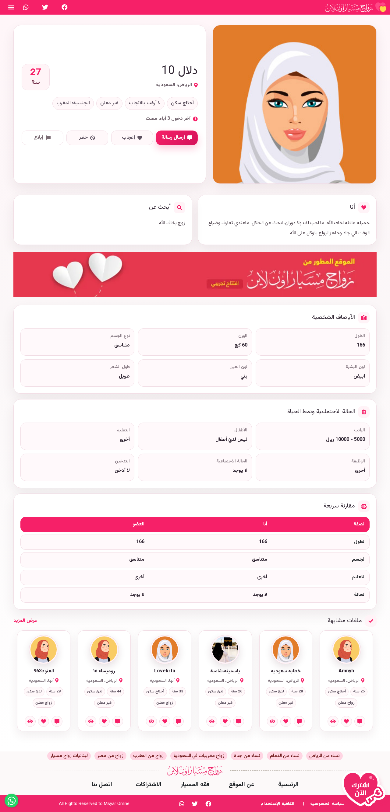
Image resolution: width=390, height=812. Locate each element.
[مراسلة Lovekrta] (178, 721)
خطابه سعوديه (286, 671)
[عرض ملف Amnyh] (333, 721)
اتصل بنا (102, 784)
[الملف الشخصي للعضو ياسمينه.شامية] (225, 649)
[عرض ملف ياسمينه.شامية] (211, 721)
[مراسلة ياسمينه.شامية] (238, 721)
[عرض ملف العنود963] (30, 721)
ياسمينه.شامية (225, 671)
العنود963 (44, 671)
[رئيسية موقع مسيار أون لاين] (355, 7)
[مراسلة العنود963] (56, 721)
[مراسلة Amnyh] (359, 721)
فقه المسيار (195, 784)
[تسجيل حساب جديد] (365, 791)
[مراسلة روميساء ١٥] (117, 721)
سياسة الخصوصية (327, 803)
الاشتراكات (148, 784)
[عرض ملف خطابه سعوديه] (272, 721)
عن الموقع (241, 784)
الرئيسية (288, 784)
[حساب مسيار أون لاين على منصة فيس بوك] (65, 7)
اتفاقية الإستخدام (277, 803)
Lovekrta (164, 671)
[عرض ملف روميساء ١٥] (90, 721)
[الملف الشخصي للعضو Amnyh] (346, 649)
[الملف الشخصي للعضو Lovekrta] (164, 649)
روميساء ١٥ (104, 671)
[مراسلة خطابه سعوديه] (299, 721)
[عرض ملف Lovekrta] (151, 721)
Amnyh (346, 671)
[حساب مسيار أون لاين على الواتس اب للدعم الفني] (26, 7)
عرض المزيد (25, 621)
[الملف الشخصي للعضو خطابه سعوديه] (285, 649)
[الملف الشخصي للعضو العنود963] (43, 649)
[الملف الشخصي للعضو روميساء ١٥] (104, 649)
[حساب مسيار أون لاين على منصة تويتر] (45, 7)
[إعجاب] (346, 721)
